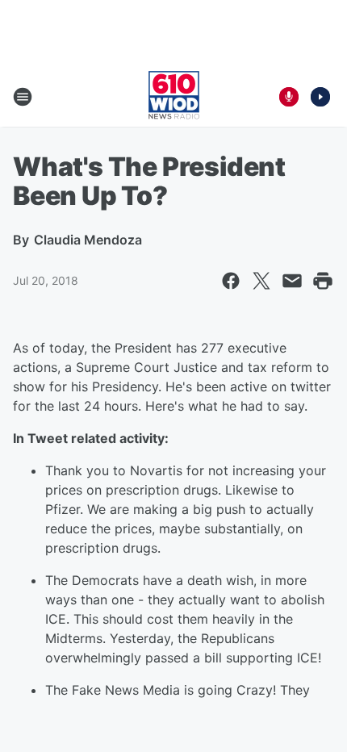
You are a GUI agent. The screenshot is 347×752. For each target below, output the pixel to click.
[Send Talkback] (289, 97)
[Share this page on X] (261, 280)
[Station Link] (173, 97)
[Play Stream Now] (320, 97)
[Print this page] (322, 280)
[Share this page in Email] (292, 280)
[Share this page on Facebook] (230, 280)
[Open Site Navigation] (22, 97)
